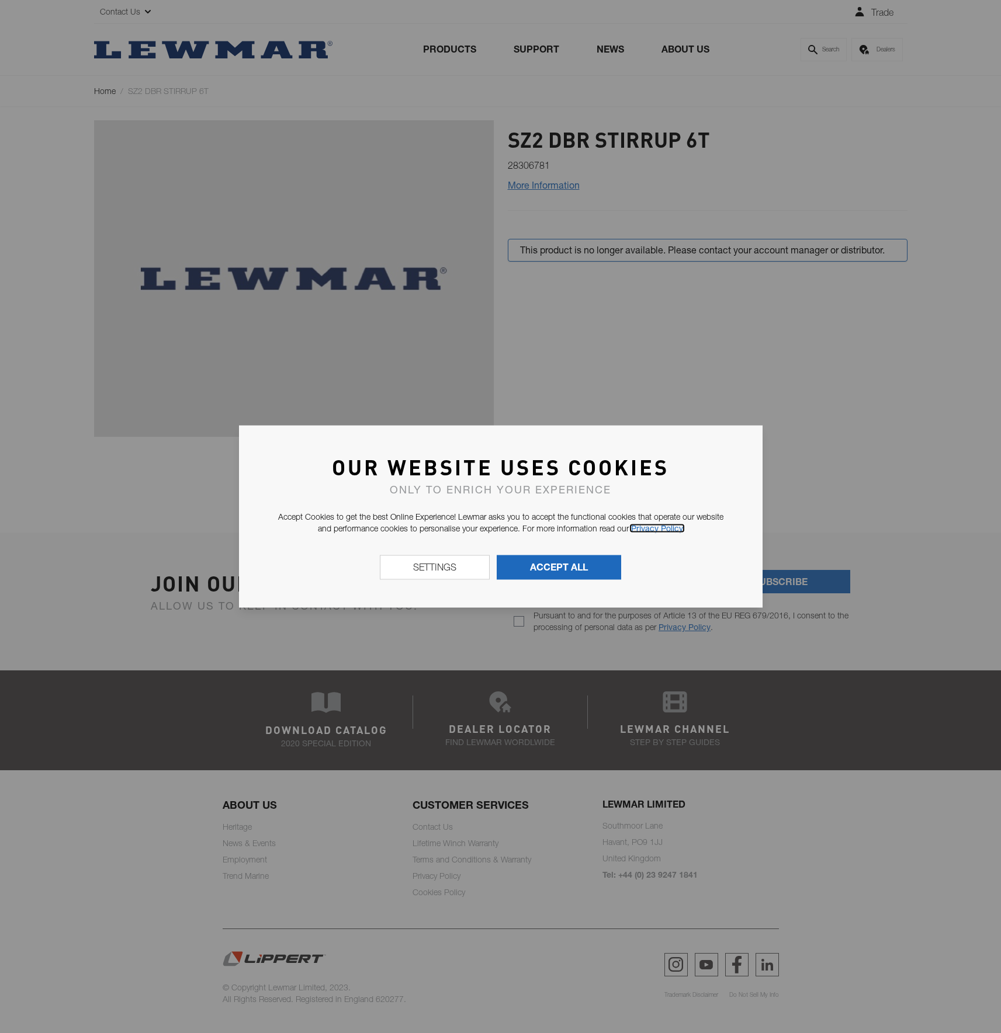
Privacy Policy (657, 528)
